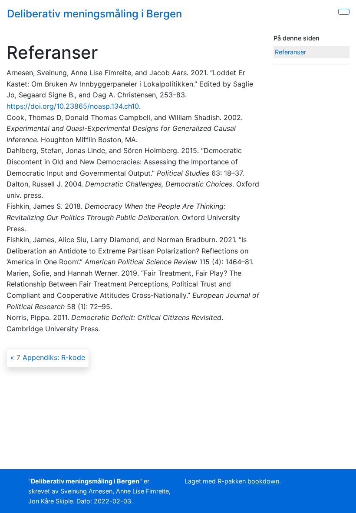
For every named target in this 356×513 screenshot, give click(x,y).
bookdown (263, 481)
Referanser (290, 52)
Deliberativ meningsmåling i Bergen (94, 13)
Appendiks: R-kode (50, 357)
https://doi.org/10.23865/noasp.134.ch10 (73, 106)
